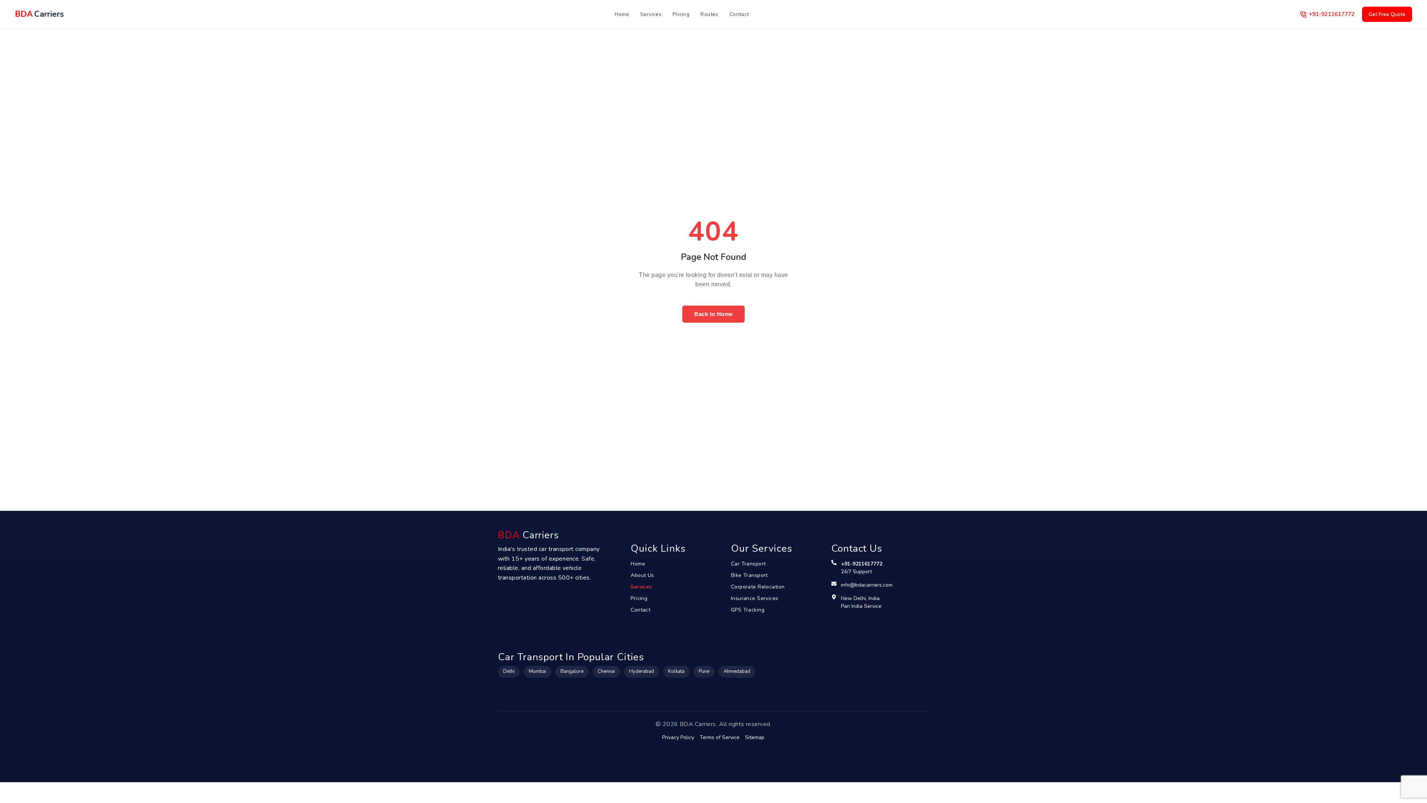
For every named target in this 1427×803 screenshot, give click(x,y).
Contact (739, 14)
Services (650, 14)
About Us (642, 575)
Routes (709, 14)
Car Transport (748, 563)
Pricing (681, 14)
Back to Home (713, 314)
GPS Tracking (747, 609)
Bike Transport (749, 575)
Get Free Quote (1387, 14)
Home (622, 14)
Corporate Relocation (757, 586)
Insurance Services (755, 598)
